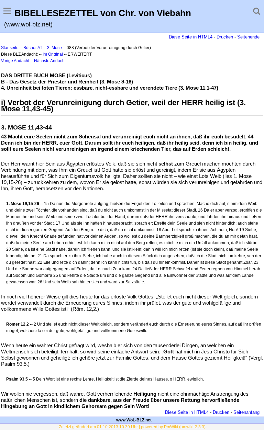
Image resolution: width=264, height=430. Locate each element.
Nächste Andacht (50, 60)
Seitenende (248, 36)
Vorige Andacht (15, 60)
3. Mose (54, 47)
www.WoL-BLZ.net (134, 420)
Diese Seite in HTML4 (190, 36)
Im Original (53, 54)
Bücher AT (32, 47)
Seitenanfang (246, 412)
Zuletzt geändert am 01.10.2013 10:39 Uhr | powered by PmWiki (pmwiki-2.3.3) (132, 427)
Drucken (225, 36)
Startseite (10, 47)
